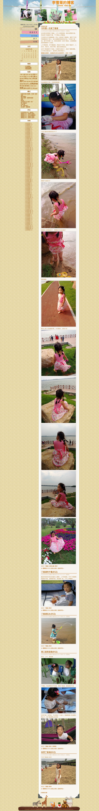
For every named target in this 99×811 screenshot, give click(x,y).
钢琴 (29, 88)
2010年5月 (27, 219)
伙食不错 (23, 104)
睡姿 (37, 81)
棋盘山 (30, 78)
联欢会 (22, 100)
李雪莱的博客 (63, 3)
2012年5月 (27, 188)
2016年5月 (27, 132)
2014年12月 (28, 148)
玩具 (28, 81)
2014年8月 (27, 153)
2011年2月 (27, 207)
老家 (24, 83)
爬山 (25, 81)
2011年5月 (27, 204)
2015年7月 (27, 141)
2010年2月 (27, 223)
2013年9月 (27, 167)
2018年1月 (27, 125)
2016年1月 (27, 137)
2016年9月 (27, 128)
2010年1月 (27, 224)
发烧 (34, 74)
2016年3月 (27, 134)
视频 (21, 88)
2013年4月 (27, 174)
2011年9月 (27, 198)
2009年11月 (28, 227)
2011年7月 (27, 201)
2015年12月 (28, 138)
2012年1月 (27, 193)
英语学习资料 (31, 113)
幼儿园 (33, 76)
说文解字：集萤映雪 (25, 107)
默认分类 (54, 568)
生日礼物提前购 (31, 115)
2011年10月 (28, 197)
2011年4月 (27, 205)
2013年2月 (27, 176)
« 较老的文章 (43, 26)
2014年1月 (27, 162)
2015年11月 (28, 140)
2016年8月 (27, 129)
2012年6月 (27, 187)
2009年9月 (27, 230)
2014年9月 (27, 151)
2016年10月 (28, 127)
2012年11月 (28, 180)
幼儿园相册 (27, 66)
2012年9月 (27, 183)
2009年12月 (28, 226)
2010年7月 (27, 217)
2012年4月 (27, 189)
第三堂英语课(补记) (49, 652)
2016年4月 (27, 133)
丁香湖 (21, 74)
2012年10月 (28, 181)
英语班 (22, 85)
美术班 (21, 83)
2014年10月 (28, 150)
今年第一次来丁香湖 (49, 28)
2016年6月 (27, 131)
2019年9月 (27, 124)
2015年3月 (27, 144)
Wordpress (59, 809)
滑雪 (22, 99)
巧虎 (29, 76)
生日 (32, 81)
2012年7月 (27, 185)
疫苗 (35, 81)
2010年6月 (27, 218)
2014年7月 (27, 154)
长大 (31, 88)
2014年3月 (27, 159)
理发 (30, 81)
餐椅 (34, 88)
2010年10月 (28, 213)
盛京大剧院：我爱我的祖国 (27, 97)
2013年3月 (27, 175)
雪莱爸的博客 (28, 67)
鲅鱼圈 (36, 88)
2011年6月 (27, 202)
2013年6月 (27, 171)
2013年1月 (27, 177)
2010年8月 (27, 215)
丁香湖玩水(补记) (48, 614)
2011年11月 (28, 196)
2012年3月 (27, 190)
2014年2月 (27, 161)
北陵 (32, 74)
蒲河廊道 (27, 85)
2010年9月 (27, 214)
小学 (27, 76)
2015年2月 (27, 145)
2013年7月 (27, 170)
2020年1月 (27, 123)
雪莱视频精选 (28, 68)
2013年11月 (28, 164)
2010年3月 (27, 222)
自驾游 (32, 84)
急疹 (36, 76)
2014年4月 (27, 158)
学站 (23, 76)
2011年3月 (27, 206)
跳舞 (25, 88)
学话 (25, 76)
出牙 (27, 74)
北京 (29, 74)
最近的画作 (23, 96)
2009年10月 (28, 228)
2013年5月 (27, 172)
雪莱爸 (22, 113)
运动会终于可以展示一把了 (27, 101)
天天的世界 (23, 112)
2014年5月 (27, 157)
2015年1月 (27, 146)
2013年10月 (28, 166)
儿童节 (24, 74)
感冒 (21, 78)
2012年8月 (27, 184)
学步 (21, 76)
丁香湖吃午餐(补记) (49, 572)
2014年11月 (28, 149)
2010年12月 (28, 210)
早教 (25, 78)
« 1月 (21, 60)
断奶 (23, 78)
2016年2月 (27, 136)
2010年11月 (28, 211)
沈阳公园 (34, 78)
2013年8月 (27, 168)
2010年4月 (27, 220)
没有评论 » (61, 568)
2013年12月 (28, 163)
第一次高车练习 (24, 105)
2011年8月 (27, 200)
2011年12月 (28, 194)
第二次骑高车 (24, 103)
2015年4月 (27, 142)
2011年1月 (27, 209)
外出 (36, 74)
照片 (22, 81)
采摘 (27, 88)
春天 (28, 78)
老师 (27, 83)
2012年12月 (28, 179)
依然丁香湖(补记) (48, 752)
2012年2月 (27, 192)
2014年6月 (27, 155)
